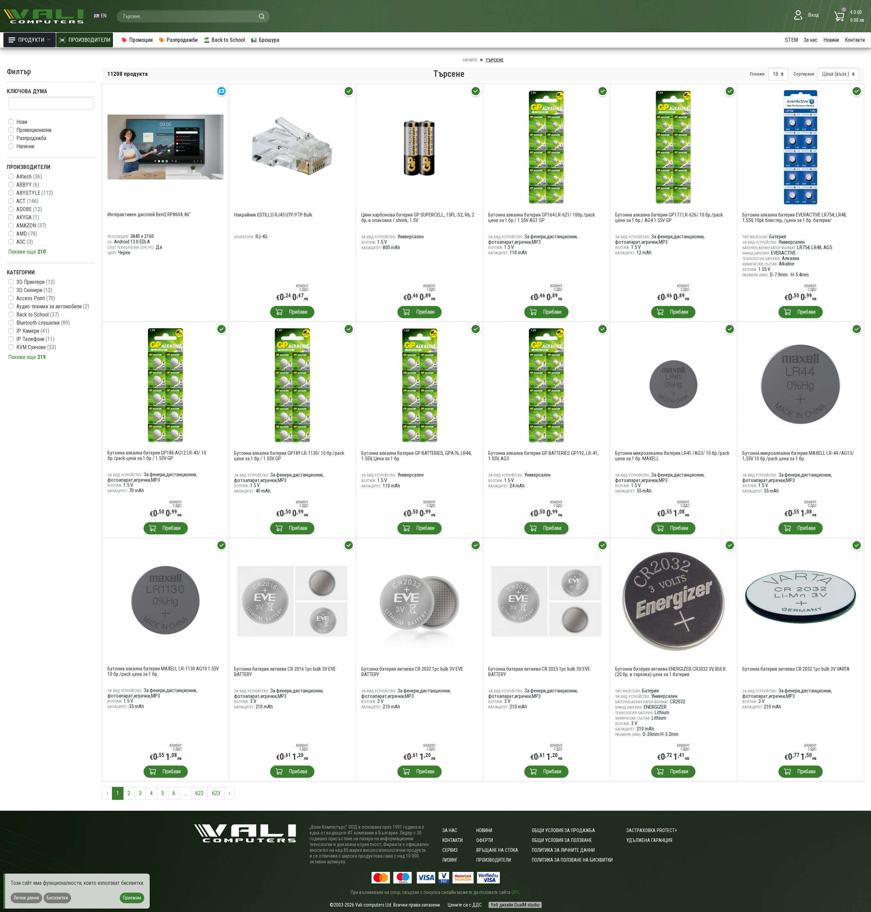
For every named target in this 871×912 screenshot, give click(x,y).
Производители (493, 860)
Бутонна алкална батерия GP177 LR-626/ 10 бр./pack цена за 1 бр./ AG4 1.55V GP (669, 217)
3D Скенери (34, 290)
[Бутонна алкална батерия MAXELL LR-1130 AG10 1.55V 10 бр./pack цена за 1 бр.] (166, 601)
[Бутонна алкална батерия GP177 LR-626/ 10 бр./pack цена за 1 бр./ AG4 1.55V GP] (673, 146)
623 (216, 793)
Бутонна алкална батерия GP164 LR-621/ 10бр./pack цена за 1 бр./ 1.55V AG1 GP (541, 217)
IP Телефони (35, 339)
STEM (791, 40)
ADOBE (29, 209)
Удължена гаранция (649, 840)
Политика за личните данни (563, 850)
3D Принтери (35, 282)
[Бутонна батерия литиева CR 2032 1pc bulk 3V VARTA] (800, 601)
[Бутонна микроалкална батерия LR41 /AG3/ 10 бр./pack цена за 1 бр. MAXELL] (673, 385)
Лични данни (26, 897)
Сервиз (450, 850)
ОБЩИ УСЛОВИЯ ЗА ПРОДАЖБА (563, 830)
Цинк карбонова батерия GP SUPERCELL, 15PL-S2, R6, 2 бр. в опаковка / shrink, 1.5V (417, 217)
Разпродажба (31, 138)
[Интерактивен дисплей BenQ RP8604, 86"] (166, 146)
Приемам (132, 897)
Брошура (269, 40)
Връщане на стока (497, 850)
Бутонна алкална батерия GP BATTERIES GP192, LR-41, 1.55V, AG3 (543, 456)
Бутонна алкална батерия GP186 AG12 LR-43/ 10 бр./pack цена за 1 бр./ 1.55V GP (157, 455)
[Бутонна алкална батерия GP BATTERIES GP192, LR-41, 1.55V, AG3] (546, 385)
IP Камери (32, 331)
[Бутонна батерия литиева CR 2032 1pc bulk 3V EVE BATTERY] (419, 601)
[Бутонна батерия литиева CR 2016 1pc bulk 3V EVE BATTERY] (292, 601)
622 (199, 793)
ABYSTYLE (34, 193)
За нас (811, 40)
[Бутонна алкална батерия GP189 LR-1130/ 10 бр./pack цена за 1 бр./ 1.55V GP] (292, 385)
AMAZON (31, 225)
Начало (470, 60)
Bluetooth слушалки (43, 323)
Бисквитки (57, 897)
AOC (24, 242)
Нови (21, 122)
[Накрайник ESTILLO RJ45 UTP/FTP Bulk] (292, 146)
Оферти (484, 840)
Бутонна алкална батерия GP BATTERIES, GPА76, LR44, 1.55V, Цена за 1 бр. (416, 456)
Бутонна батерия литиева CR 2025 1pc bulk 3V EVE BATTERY (539, 671)
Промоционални (33, 130)
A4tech (29, 176)
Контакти (855, 40)
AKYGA (27, 217)
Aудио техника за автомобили (52, 306)
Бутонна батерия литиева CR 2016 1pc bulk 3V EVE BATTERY (285, 671)
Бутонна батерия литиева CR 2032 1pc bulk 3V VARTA (796, 669)
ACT (27, 201)
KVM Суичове (36, 347)
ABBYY (27, 185)
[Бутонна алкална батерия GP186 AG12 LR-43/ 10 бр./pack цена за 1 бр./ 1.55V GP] (166, 384)
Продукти (31, 40)
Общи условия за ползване (562, 840)
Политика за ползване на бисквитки (572, 860)
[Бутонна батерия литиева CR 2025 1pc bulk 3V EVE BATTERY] (546, 601)
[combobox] (193, 16)
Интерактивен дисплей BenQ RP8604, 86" (149, 214)
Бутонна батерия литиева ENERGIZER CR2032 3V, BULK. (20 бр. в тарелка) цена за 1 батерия (671, 671)
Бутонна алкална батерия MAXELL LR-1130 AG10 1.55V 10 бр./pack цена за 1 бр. (163, 671)
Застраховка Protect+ (651, 830)
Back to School (37, 314)
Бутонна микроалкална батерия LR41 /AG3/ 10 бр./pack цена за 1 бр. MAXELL (672, 456)
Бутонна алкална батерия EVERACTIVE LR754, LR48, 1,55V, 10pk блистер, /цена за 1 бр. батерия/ (794, 217)
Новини (831, 40)
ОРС (515, 892)
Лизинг (450, 860)
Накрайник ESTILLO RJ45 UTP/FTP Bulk (273, 215)
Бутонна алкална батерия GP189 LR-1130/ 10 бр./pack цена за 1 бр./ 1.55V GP (289, 456)
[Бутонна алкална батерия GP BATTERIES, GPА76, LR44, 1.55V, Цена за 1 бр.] (419, 385)
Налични (25, 146)
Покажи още (27, 251)
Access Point (35, 298)
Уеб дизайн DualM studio (515, 905)
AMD (26, 233)
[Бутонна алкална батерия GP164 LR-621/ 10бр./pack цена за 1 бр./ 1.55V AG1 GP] (546, 146)
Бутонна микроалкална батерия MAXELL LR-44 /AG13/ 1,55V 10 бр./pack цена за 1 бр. (798, 456)
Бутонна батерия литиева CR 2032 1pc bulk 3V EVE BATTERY (412, 671)
